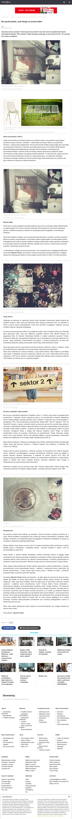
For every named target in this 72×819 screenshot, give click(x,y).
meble (11, 622)
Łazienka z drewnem (8, 762)
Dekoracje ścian (44, 712)
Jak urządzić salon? (27, 738)
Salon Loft (24, 746)
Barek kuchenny (62, 742)
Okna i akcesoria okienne (25, 726)
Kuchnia (27, 781)
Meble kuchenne (30, 768)
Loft (58, 722)
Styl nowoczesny (8, 746)
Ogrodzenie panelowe (24, 718)
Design (13, 17)
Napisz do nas (54, 783)
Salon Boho (24, 744)
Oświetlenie (43, 722)
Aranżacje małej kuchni (43, 743)
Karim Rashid (53, 768)
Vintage (5, 740)
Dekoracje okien (44, 716)
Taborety (60, 748)
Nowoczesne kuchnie (42, 747)
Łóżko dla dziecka (63, 738)
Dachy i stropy (25, 723)
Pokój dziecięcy (30, 786)
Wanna (41, 720)
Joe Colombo (5, 783)
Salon (27, 779)
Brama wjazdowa (26, 729)
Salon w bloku (25, 740)
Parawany (60, 746)
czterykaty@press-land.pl (57, 779)
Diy (26, 792)
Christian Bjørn (6, 781)
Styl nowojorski (8, 742)
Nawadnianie (7, 715)
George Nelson (6, 786)
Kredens (60, 740)
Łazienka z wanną (7, 764)
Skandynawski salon (27, 742)
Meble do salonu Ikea (32, 760)
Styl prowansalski (63, 724)
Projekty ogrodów (9, 718)
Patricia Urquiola (54, 760)
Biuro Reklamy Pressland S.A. (59, 781)
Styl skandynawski (63, 718)
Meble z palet (29, 771)
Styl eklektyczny (8, 738)
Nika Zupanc (53, 766)
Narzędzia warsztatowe (23, 714)
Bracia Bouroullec (55, 764)
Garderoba (42, 718)
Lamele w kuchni (44, 750)
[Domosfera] (6, 2)
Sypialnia (28, 788)
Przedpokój (29, 790)
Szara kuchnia (43, 740)
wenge (61, 555)
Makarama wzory (44, 714)
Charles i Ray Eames (8, 779)
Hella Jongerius (54, 762)
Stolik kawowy (61, 744)
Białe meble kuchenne (32, 766)
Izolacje (23, 721)
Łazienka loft (5, 768)
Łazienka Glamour (7, 766)
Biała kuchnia (43, 738)
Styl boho (60, 712)
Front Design (53, 771)
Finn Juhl (4, 790)
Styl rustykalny (62, 720)
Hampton (60, 714)
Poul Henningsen (7, 788)
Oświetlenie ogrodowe (6, 712)
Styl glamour (61, 716)
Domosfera (4, 17)
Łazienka (28, 783)
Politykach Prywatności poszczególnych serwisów (49, 815)
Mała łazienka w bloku (8, 760)
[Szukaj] (64, 2)
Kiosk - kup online (27, 10)
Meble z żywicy (30, 764)
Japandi (5, 744)
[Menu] (69, 2)
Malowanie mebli (31, 762)
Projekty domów (26, 712)
